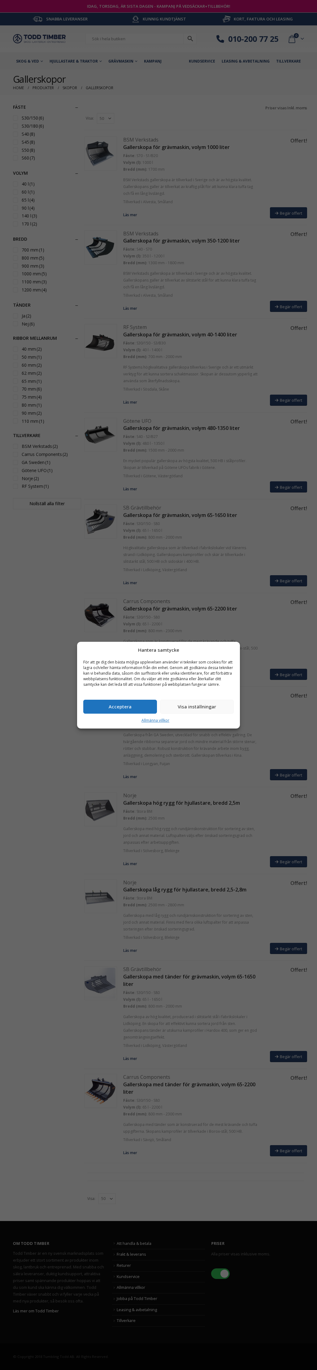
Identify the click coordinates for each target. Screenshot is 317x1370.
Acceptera (120, 706)
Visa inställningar (197, 706)
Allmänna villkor (155, 720)
